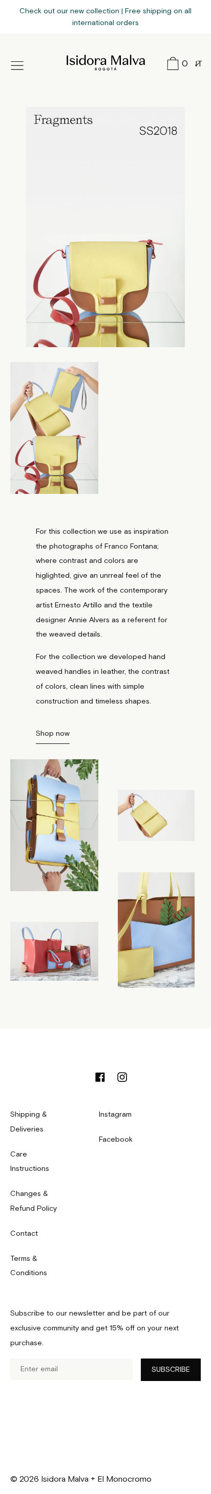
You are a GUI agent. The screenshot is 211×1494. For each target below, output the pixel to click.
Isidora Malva (105, 61)
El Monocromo (124, 1479)
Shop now (53, 733)
